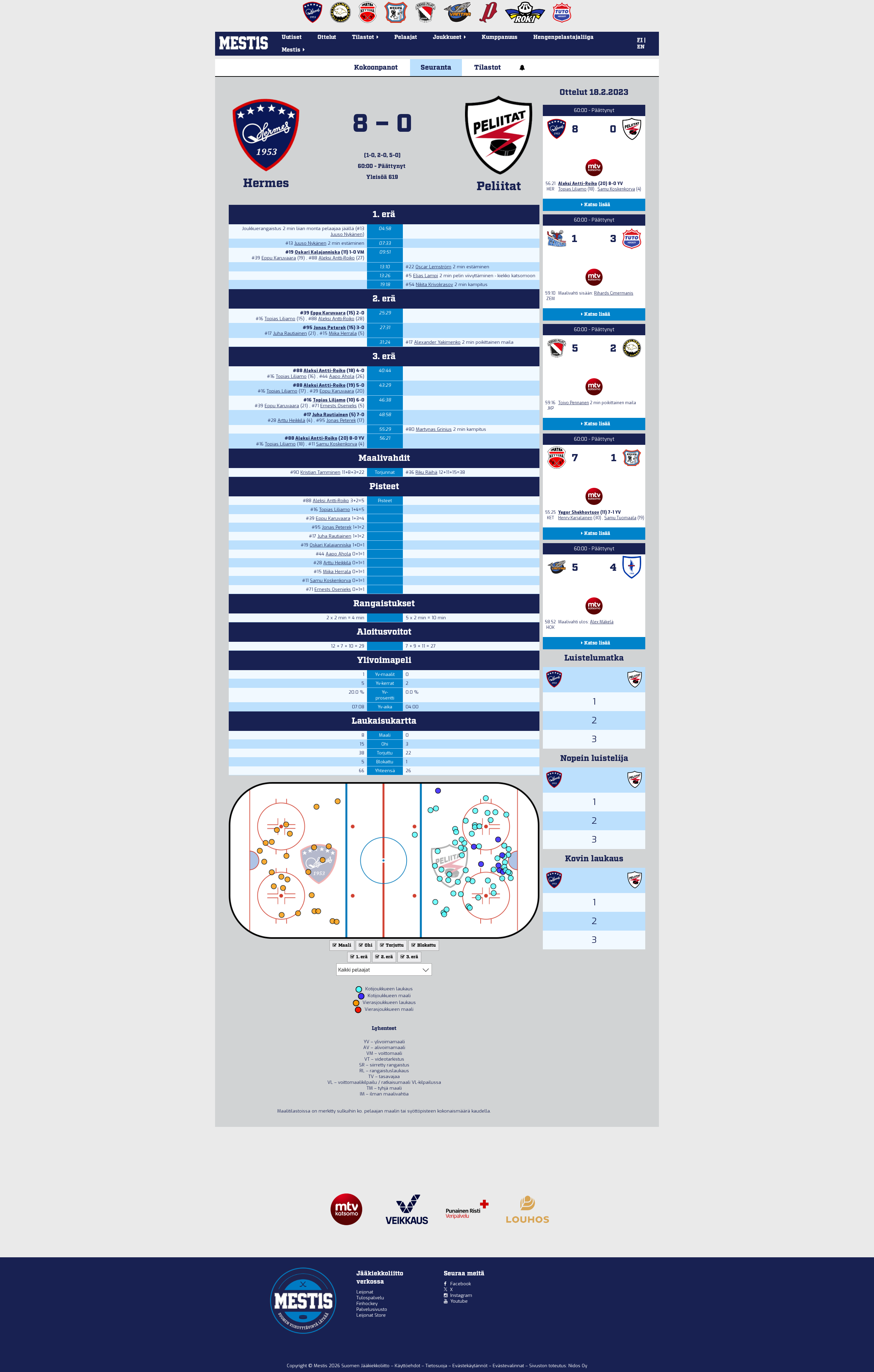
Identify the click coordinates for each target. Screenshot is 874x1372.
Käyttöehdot (408, 1366)
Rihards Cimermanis (613, 293)
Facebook (460, 1284)
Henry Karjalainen (575, 518)
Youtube (459, 1301)
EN (641, 47)
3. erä (411, 957)
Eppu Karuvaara (279, 258)
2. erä (386, 957)
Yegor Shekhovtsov (578, 512)
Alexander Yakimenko (437, 342)
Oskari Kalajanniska (317, 252)
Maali (344, 945)
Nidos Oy (577, 1366)
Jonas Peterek (329, 327)
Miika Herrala (343, 333)
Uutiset (292, 37)
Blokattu (426, 945)
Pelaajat (405, 37)
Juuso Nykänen (346, 234)
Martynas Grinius (434, 429)
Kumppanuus (500, 37)
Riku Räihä (426, 472)
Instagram (461, 1295)
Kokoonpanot (376, 67)
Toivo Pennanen (573, 403)
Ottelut (327, 37)
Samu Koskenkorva (336, 444)
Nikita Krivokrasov (434, 284)
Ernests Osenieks (338, 406)
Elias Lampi (425, 276)
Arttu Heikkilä (291, 420)
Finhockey (367, 1303)
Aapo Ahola (341, 376)
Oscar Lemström (433, 267)
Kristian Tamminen (320, 472)
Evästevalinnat (508, 1366)
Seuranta (436, 67)
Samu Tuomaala (620, 518)
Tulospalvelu (370, 1298)
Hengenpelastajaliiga (563, 37)
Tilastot (487, 67)
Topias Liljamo (280, 319)
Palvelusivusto (371, 1309)
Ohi (368, 945)
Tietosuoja (437, 1366)
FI (640, 40)
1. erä (361, 957)
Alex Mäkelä (602, 622)
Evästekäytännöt (470, 1366)
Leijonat (364, 1292)
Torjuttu (394, 945)
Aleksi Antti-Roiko (337, 258)
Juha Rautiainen (290, 333)
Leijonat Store (371, 1315)
